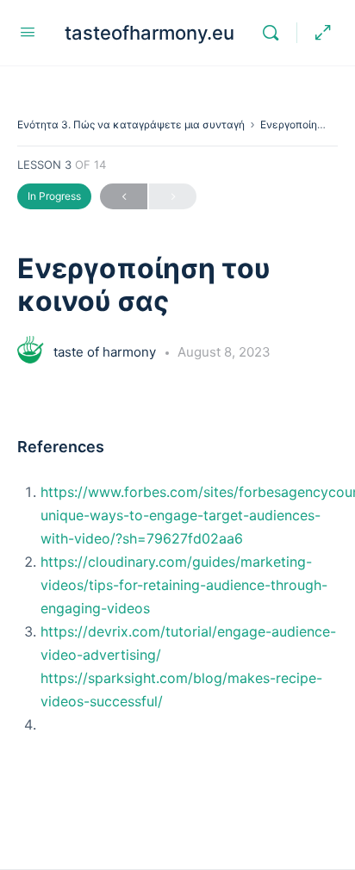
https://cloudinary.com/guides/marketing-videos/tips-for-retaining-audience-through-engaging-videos (183, 585)
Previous (123, 196)
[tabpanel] (177, 571)
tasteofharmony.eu (149, 33)
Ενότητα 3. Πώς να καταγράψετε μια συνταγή (131, 124)
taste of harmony (106, 352)
